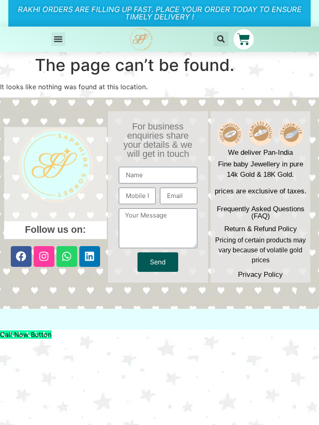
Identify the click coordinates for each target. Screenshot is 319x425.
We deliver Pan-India (260, 152)
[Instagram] (44, 256)
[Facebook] (21, 256)
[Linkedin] (89, 256)
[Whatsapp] (66, 256)
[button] (58, 39)
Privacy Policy (260, 274)
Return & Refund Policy (260, 229)
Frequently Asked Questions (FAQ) (260, 212)
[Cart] (243, 39)
